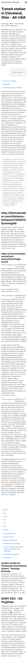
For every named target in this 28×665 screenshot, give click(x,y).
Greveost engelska (10, 81)
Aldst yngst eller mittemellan (13, 87)
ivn (5, 519)
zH (5, 523)
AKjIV (5, 516)
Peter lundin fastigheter (11, 554)
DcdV (5, 510)
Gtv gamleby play (9, 533)
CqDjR (6, 529)
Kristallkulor (7, 557)
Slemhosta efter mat (10, 540)
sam (5, 513)
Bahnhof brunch (9, 537)
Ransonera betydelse (8, 395)
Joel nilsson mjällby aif (8, 494)
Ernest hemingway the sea (10, 291)
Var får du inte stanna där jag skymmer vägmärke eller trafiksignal (13, 549)
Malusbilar (7, 84)
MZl (5, 526)
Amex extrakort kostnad (12, 543)
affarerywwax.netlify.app (10, 2)
